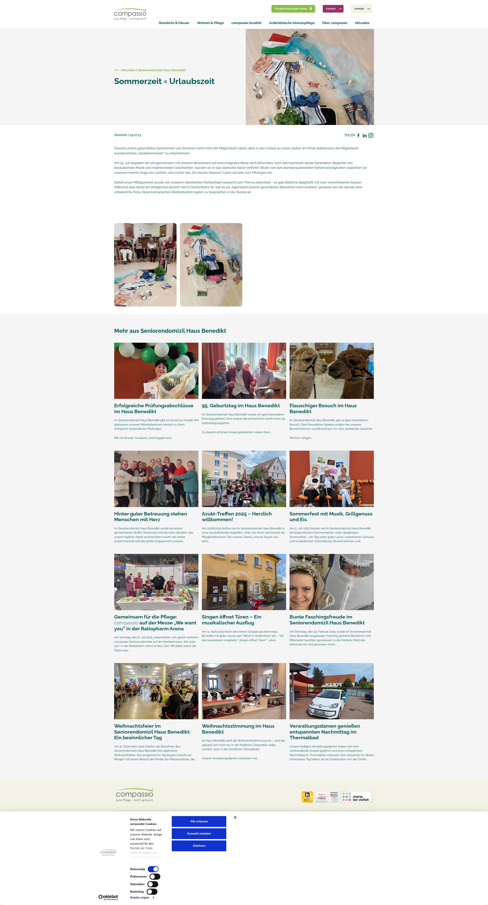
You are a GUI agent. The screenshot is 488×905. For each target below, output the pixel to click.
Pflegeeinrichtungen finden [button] (291, 8)
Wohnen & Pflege (210, 23)
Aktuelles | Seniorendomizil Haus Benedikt (153, 70)
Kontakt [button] (359, 8)
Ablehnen (199, 845)
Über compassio (334, 23)
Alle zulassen (199, 821)
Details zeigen (139, 897)
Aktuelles (362, 23)
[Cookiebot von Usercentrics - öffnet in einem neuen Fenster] (108, 897)
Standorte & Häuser (174, 23)
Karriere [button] (331, 8)
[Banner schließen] (315, 817)
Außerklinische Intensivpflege (292, 23)
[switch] (154, 877)
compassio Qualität (246, 23)
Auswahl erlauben (199, 833)
